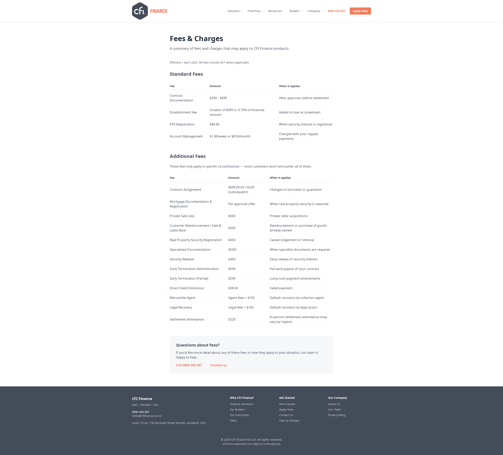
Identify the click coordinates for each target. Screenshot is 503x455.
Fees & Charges (289, 420)
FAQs (233, 420)
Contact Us (286, 415)
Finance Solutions (241, 404)
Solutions (234, 11)
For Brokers (237, 409)
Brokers (295, 11)
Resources (275, 11)
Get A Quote (287, 404)
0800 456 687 (336, 11)
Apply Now (360, 11)
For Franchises (239, 415)
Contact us (218, 365)
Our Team (334, 409)
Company (313, 11)
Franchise (254, 11)
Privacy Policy (337, 415)
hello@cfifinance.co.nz (146, 416)
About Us (334, 404)
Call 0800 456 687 (189, 365)
